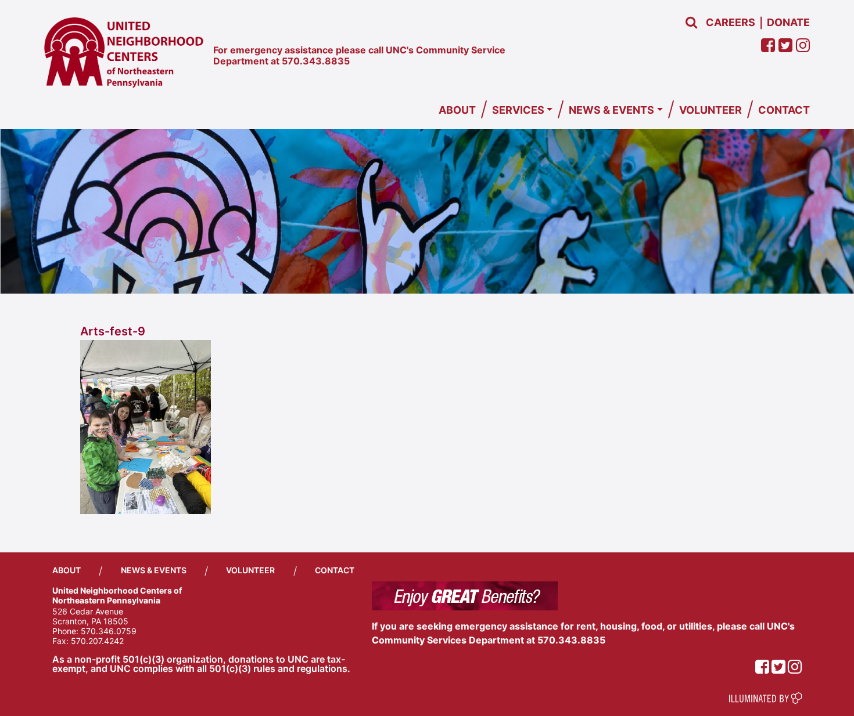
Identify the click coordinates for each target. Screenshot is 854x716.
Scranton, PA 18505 (90, 621)
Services (518, 110)
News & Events (611, 110)
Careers (730, 22)
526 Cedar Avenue (87, 611)
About (457, 110)
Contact (784, 110)
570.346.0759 (109, 631)
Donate (788, 22)
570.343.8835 (316, 61)
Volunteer (710, 110)
